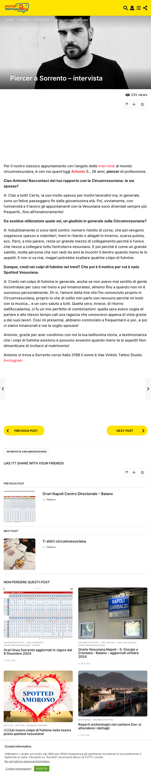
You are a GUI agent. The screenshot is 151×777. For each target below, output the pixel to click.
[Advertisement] (75, 137)
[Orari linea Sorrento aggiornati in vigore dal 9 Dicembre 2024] (38, 613)
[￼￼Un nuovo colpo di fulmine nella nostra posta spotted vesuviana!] (38, 696)
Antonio (78, 171)
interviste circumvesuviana (27, 451)
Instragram (13, 360)
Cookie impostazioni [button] (18, 768)
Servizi (36, 645)
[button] (125, 8)
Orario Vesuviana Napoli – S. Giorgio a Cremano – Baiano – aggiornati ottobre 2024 (108, 653)
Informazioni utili (14, 642)
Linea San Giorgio (127, 642)
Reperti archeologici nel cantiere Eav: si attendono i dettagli (109, 726)
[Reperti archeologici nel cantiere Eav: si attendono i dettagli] (112, 693)
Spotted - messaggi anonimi (31, 725)
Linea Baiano (108, 642)
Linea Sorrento (35, 642)
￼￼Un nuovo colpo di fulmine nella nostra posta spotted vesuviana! (37, 732)
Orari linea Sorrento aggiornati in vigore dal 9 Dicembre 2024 (38, 652)
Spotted (8, 725)
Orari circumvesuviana (17, 645)
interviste (107, 166)
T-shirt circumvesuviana (64, 541)
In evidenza (84, 720)
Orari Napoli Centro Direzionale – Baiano (78, 494)
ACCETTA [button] (41, 768)
